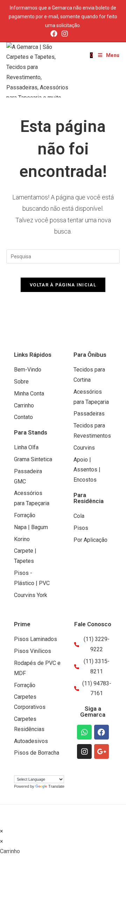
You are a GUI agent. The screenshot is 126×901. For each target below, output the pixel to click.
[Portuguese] (17, 769)
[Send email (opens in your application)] (74, 33)
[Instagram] (64, 33)
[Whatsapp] (84, 732)
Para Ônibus (90, 354)
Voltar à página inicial (63, 284)
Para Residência (89, 498)
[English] (24, 769)
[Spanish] (31, 769)
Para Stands (30, 432)
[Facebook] (53, 33)
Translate (56, 786)
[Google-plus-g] (101, 751)
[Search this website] (63, 256)
